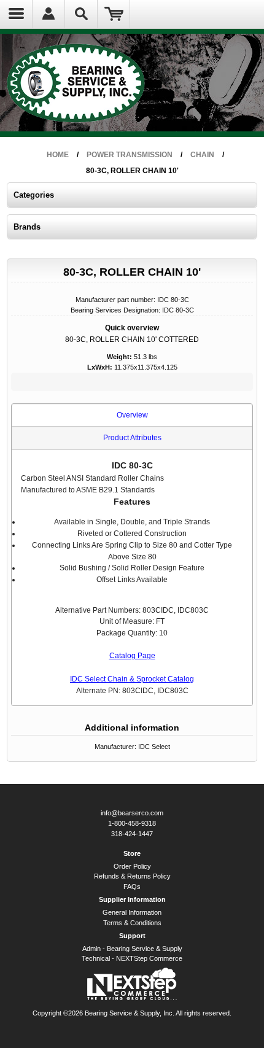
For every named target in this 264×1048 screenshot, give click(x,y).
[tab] (132, 415)
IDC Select (154, 746)
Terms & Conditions (132, 922)
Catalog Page (132, 655)
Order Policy (132, 866)
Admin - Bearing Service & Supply (132, 948)
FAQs (132, 886)
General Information (132, 912)
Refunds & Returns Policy (132, 876)
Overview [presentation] (132, 415)
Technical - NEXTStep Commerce (132, 958)
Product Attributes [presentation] (132, 437)
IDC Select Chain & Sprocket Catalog (132, 679)
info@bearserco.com (132, 813)
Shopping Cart (114, 14)
